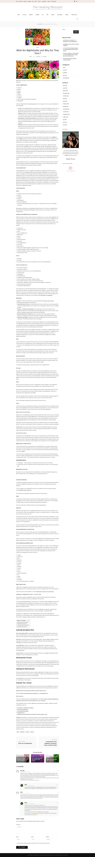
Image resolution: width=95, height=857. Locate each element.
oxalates (27, 731)
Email (32, 837)
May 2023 (65, 125)
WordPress (61, 855)
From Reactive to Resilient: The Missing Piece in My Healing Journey (70, 41)
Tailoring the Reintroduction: (23, 625)
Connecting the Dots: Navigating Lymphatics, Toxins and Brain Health (22, 759)
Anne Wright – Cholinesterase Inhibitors (25, 708)
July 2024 (65, 98)
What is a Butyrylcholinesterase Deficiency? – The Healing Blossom (34, 693)
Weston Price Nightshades (22, 709)
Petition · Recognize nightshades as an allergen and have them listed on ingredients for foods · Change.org (37, 700)
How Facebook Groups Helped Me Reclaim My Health (70, 59)
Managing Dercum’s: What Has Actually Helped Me (71, 44)
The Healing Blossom (48, 7)
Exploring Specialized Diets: (22, 622)
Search (63, 29)
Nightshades (22, 731)
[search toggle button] (77, 19)
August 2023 (65, 117)
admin (31, 56)
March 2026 (65, 90)
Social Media (44, 1)
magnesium (50, 295)
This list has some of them (48, 301)
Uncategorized (66, 78)
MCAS (21, 139)
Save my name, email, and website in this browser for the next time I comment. (33, 843)
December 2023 (66, 109)
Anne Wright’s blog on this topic (24, 490)
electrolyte (43, 295)
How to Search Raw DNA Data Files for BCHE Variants (37, 759)
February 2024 (66, 104)
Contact (48, 1)
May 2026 (65, 85)
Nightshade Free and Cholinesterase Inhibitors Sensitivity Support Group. (31, 690)
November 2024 (66, 93)
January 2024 (65, 106)
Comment (18, 824)
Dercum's (65, 70)
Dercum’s (25, 1)
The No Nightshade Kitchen (22, 711)
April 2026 (65, 88)
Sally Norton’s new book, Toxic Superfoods (45, 591)
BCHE (36, 1)
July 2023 (65, 119)
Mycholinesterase (21, 713)
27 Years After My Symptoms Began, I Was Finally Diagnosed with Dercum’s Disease (70, 49)
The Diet (39, 1)
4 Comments (44, 56)
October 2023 (66, 111)
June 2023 (65, 122)
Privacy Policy (53, 1)
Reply (58, 770)
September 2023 (66, 114)
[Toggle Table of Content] (28, 621)
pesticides (31, 731)
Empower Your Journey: (22, 626)
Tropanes (19, 309)
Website (47, 837)
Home (17, 1)
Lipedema (29, 1)
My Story (20, 1)
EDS (33, 1)
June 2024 (65, 101)
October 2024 (66, 96)
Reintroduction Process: (22, 623)
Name (17, 837)
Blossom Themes (52, 855)
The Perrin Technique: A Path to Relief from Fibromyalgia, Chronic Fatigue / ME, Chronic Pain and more (70, 55)
